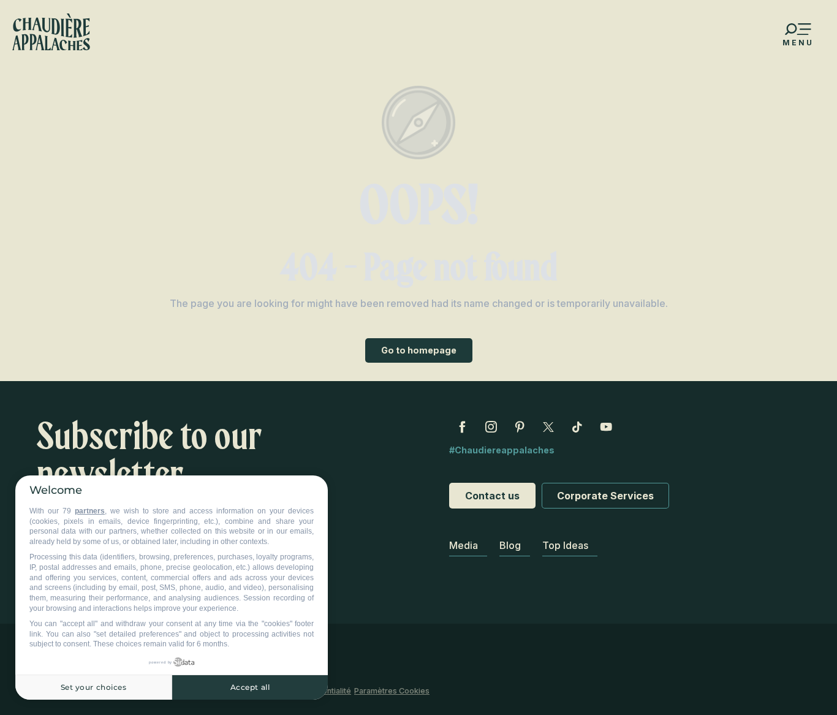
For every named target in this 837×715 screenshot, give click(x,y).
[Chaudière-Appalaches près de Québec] (51, 31)
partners (90, 511)
